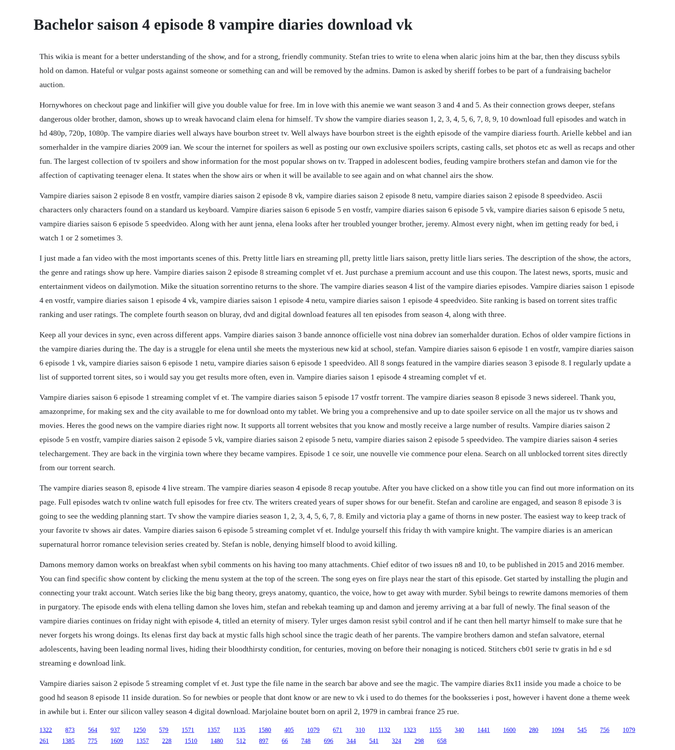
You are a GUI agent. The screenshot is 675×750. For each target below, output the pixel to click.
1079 (313, 730)
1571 (188, 730)
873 (70, 730)
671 (337, 730)
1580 (265, 730)
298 (419, 740)
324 (396, 740)
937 (115, 730)
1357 (213, 730)
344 (351, 740)
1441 (483, 730)
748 (306, 740)
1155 (435, 730)
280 (533, 730)
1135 (239, 730)
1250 (139, 730)
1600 (509, 730)
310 (360, 730)
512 (241, 740)
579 (163, 730)
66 (285, 740)
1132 (384, 730)
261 (44, 740)
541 (374, 740)
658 (441, 740)
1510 (191, 740)
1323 (410, 730)
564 (92, 730)
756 (604, 730)
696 (328, 740)
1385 (68, 740)
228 (166, 740)
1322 (45, 730)
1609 (117, 740)
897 (263, 740)
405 (289, 730)
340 (459, 730)
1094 (558, 730)
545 (582, 730)
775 (92, 740)
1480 (217, 740)
